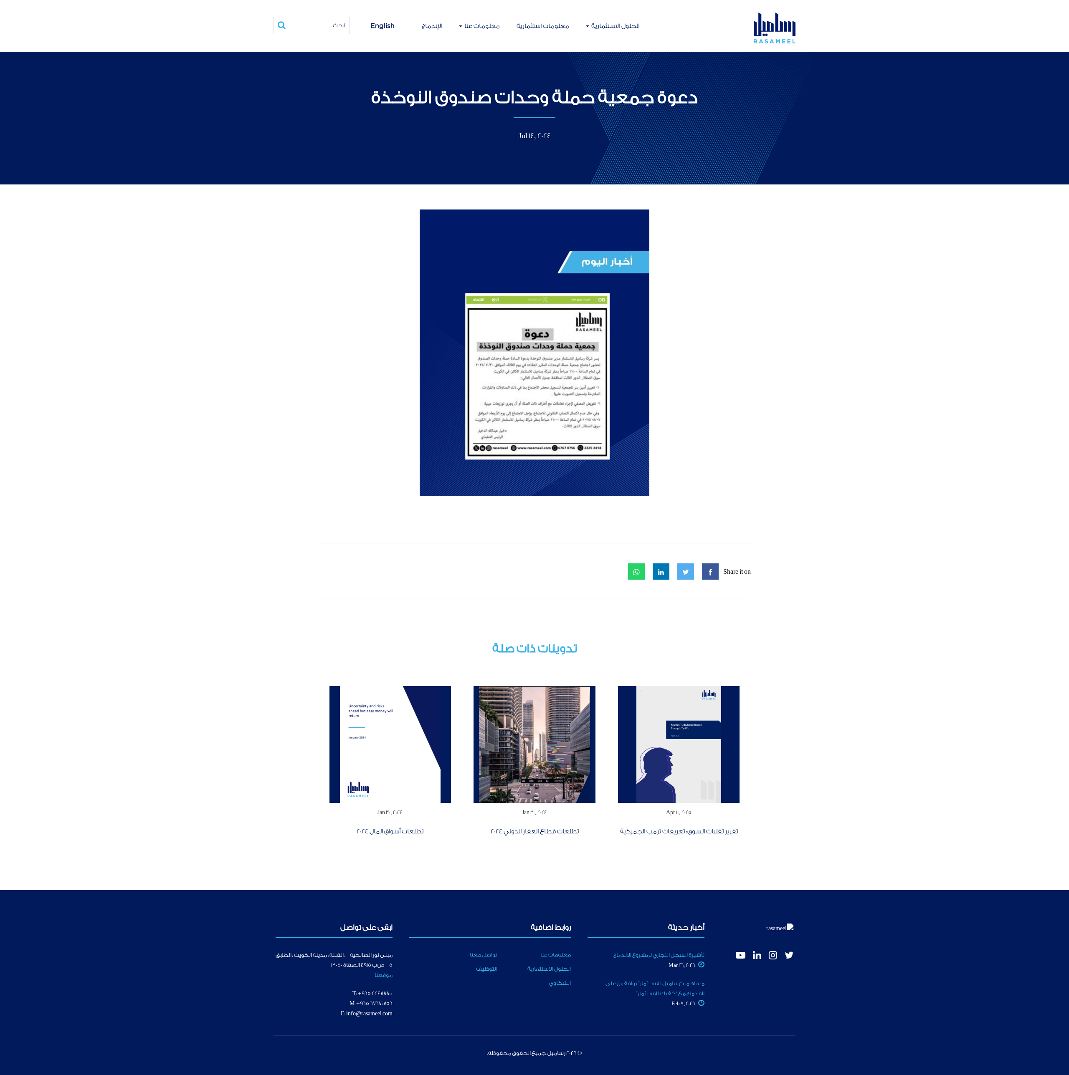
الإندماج (432, 26)
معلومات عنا (481, 26)
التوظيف (486, 969)
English (382, 25)
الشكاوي (560, 983)
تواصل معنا (483, 954)
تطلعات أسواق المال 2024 (390, 831)
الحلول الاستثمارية (614, 26)
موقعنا (384, 975)
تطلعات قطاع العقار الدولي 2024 (535, 831)
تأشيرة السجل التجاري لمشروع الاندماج (658, 955)
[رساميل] (774, 27)
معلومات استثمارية (543, 26)
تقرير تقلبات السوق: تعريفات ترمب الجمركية (679, 831)
